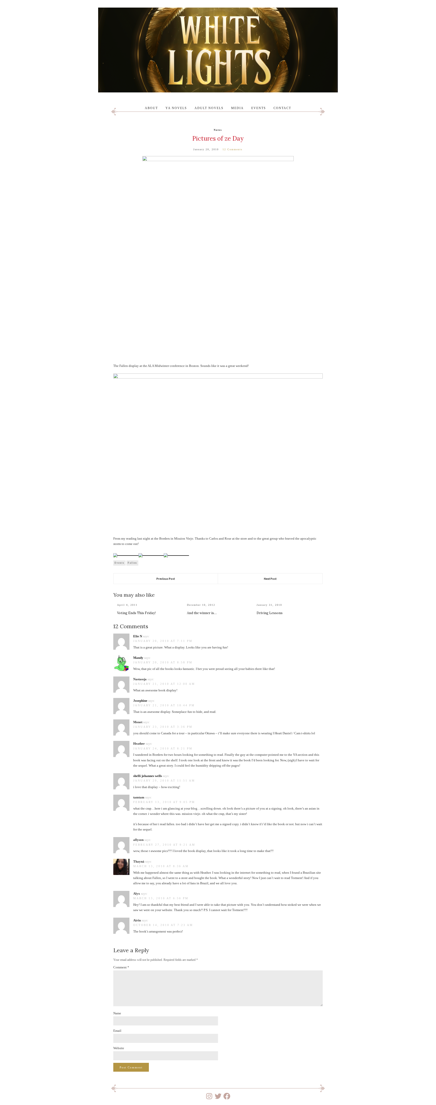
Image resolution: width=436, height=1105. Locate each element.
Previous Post (165, 578)
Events (119, 562)
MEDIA (237, 108)
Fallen (132, 562)
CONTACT (282, 108)
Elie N (137, 636)
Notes (218, 130)
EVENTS (258, 108)
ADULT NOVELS (209, 108)
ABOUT (151, 108)
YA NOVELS (176, 108)
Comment (121, 967)
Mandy (138, 658)
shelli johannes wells (147, 776)
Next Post (270, 578)
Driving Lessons (270, 613)
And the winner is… (202, 613)
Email (117, 1031)
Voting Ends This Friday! (136, 613)
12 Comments (232, 149)
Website (118, 1048)
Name (117, 1013)
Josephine (140, 700)
